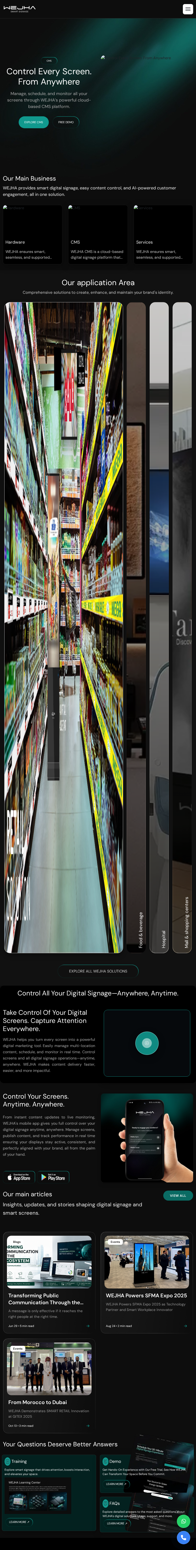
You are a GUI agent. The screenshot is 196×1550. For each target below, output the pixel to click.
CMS (49, 60)
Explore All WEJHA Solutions (98, 971)
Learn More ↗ (19, 1522)
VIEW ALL (178, 1195)
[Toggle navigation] (188, 9)
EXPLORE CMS (33, 122)
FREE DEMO (66, 122)
